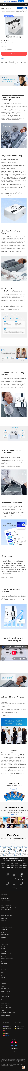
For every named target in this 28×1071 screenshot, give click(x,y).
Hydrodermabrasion (5, 946)
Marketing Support (5, 1009)
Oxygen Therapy (5, 951)
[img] (12, 4)
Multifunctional (4, 970)
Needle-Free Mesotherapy (7, 958)
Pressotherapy (4, 955)
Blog (2, 984)
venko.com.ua (20, 1028)
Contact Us (3, 983)
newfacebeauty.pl (20, 1026)
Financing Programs (5, 988)
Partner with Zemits (5, 1015)
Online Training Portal (6, 1007)
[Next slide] (24, 26)
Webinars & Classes (5, 1013)
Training (3, 1010)
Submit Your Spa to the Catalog (8, 1012)
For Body (3, 974)
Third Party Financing (6, 989)
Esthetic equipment (10, 11)
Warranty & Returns (5, 993)
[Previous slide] (4, 26)
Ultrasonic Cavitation (6, 953)
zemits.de (7, 1035)
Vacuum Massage (5, 956)
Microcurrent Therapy (6, 950)
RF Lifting (3, 948)
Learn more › (14, 814)
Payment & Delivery (5, 991)
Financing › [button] (3, 58)
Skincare (3, 977)
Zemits (3, 11)
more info (3, 920)
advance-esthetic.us (21, 1024)
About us (3, 986)
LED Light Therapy (5, 959)
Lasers (2, 975)
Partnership (4, 998)
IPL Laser (3, 961)
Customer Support (5, 1005)
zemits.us (7, 1024)
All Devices (3, 969)
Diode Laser (4, 963)
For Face (3, 972)
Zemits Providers (5, 996)
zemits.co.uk (7, 1026)
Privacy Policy (4, 994)
